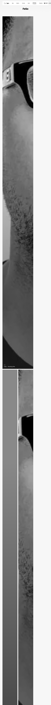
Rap (4, 364)
